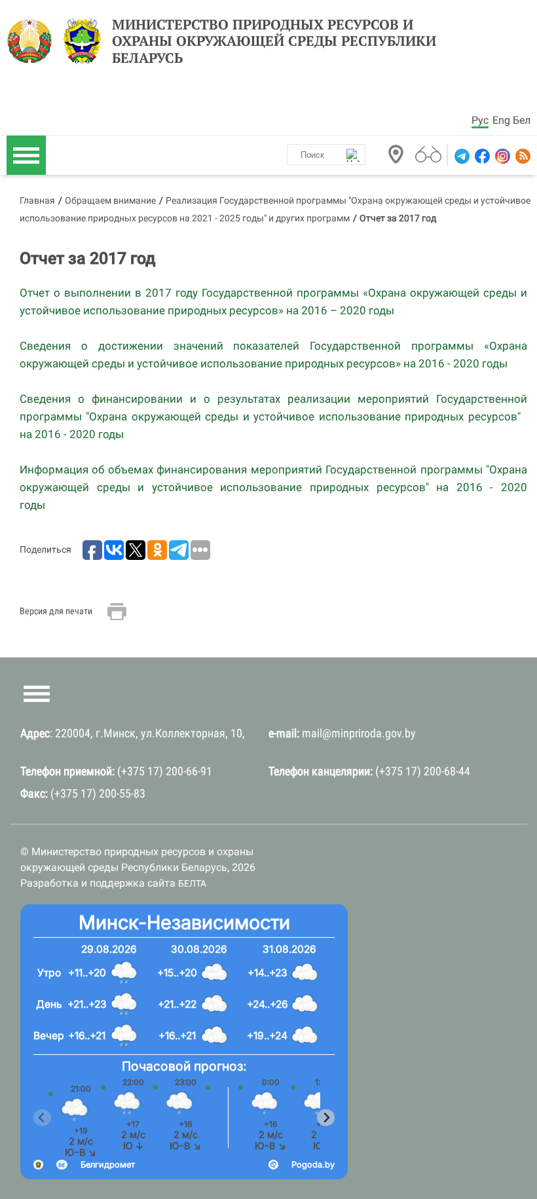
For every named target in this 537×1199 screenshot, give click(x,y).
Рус (480, 120)
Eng (501, 120)
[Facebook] (481, 156)
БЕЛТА (192, 883)
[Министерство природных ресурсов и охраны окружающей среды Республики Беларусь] (33, 41)
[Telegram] (461, 156)
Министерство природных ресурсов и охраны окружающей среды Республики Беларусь (274, 41)
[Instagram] (501, 156)
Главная (37, 200)
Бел (521, 120)
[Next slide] (326, 1117)
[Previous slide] (42, 1117)
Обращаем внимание (110, 200)
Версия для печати (56, 611)
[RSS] (521, 156)
